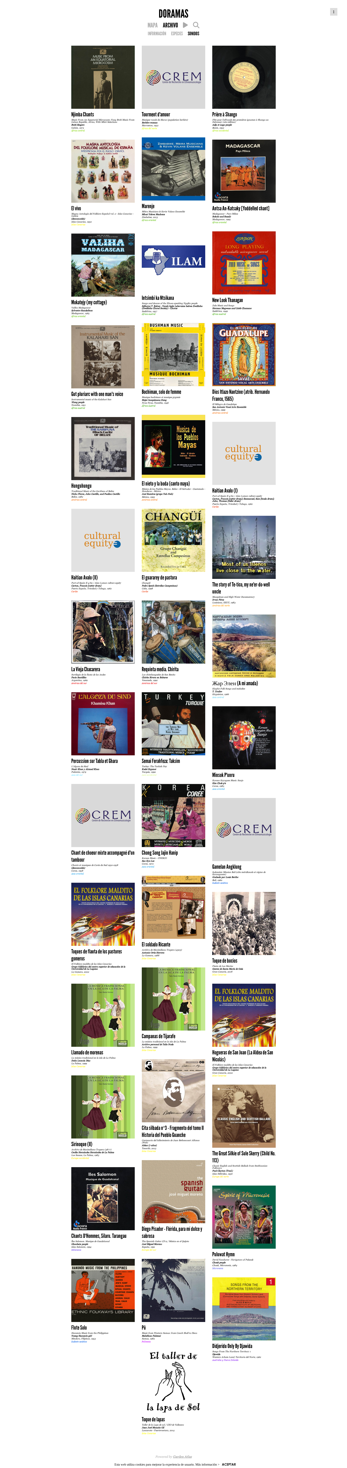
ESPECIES (177, 33)
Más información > (207, 1464)
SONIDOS (193, 33)
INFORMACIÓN (157, 33)
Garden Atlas (182, 1456)
